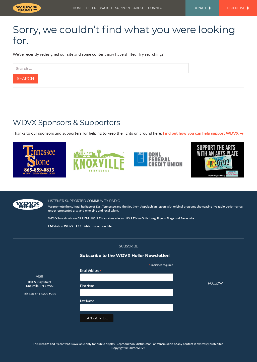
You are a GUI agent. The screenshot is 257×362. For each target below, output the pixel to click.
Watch (106, 8)
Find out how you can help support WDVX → (203, 133)
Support (123, 8)
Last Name (87, 301)
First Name (87, 286)
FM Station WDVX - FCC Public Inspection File (79, 226)
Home (78, 8)
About (139, 8)
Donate (200, 8)
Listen (91, 8)
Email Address (90, 270)
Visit (40, 276)
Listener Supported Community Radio (84, 201)
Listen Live (236, 8)
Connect (156, 8)
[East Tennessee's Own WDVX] (28, 8)
